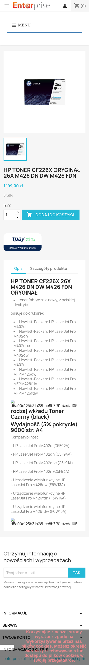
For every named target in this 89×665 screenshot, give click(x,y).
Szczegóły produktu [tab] (48, 268)
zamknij (7, 647)
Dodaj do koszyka (51, 214)
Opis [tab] (18, 268)
